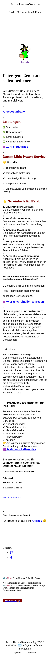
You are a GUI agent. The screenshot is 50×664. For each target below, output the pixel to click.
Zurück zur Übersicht (12, 497)
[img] (25, 31)
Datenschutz (32, 653)
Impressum (17, 653)
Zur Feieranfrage (17, 146)
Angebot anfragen (14, 111)
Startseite (25, 62)
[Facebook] (11, 558)
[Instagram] (11, 553)
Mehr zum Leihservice (21, 449)
